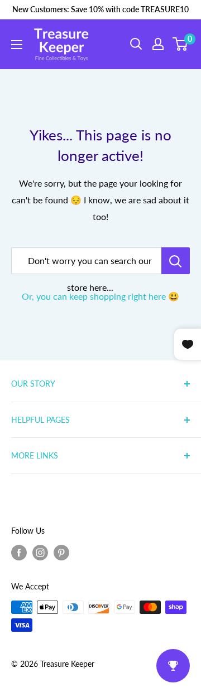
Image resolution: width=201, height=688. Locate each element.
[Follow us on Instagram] (40, 552)
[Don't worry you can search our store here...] (175, 260)
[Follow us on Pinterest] (61, 552)
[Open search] (136, 44)
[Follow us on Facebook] (19, 552)
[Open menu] (16, 44)
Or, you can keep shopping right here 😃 (100, 296)
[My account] (158, 44)
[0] (181, 44)
